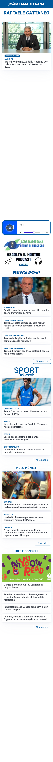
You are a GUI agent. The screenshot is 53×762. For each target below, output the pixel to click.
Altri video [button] (42, 543)
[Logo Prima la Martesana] (26, 4)
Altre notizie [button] (42, 361)
